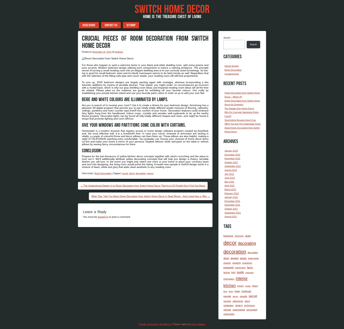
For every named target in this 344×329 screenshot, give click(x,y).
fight (233, 272)
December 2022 (232, 155)
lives (225, 291)
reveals (243, 296)
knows (248, 286)
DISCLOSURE (89, 25)
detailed (234, 258)
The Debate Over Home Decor (239, 108)
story (247, 301)
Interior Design (231, 66)
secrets (227, 301)
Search (226, 38)
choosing (239, 236)
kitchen (229, 285)
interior (242, 278)
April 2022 (229, 185)
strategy (239, 305)
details (243, 258)
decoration (141, 173)
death (248, 236)
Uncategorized (231, 74)
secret (253, 296)
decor (132, 173)
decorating (247, 243)
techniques (249, 305)
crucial (125, 173)
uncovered (251, 309)
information (228, 279)
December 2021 (232, 201)
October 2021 (231, 209)
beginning (228, 236)
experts (236, 262)
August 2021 (230, 216)
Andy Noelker (198, 324)
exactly (227, 263)
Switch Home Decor (172, 9)
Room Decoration (103, 173)
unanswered (239, 309)
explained (247, 263)
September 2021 (232, 213)
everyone (253, 258)
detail (226, 258)
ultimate (227, 310)
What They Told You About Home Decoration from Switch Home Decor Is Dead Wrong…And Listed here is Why (150, 196)
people (227, 296)
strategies (228, 305)
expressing (240, 267)
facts (250, 267)
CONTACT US (111, 25)
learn (255, 285)
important (249, 272)
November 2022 (232, 158)
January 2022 (231, 197)
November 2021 (232, 205)
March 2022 (230, 189)
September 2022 (232, 166)
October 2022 (231, 162)
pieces (150, 173)
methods (246, 291)
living (231, 291)
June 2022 (229, 178)
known (240, 286)
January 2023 (231, 151)
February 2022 (231, 193)
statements (238, 301)
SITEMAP (130, 25)
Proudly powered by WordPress (154, 324)
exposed (228, 267)
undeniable (229, 314)
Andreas (119, 52)
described (253, 252)
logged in (103, 216)
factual (226, 272)
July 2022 (229, 174)
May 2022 (229, 182)
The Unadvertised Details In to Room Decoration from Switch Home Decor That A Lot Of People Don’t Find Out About (142, 185)
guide (240, 272)
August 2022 (230, 170)
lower (237, 291)
